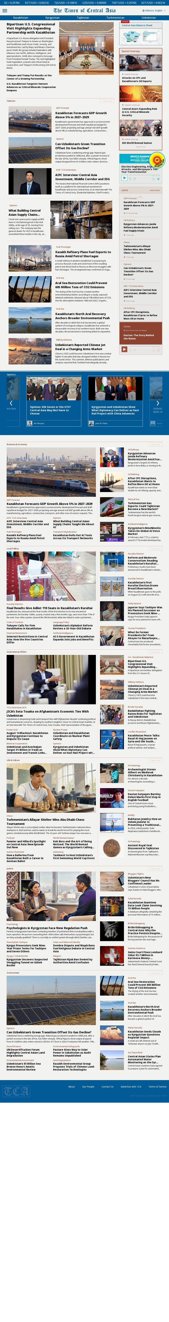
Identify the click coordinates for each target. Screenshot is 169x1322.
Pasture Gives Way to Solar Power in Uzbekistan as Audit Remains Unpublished (72, 1052)
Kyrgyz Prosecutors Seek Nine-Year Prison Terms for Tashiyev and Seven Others (26, 948)
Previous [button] (11, 403)
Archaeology (134, 765)
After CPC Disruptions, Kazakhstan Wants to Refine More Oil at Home (140, 315)
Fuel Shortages (63, 246)
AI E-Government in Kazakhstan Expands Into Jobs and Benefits (73, 638)
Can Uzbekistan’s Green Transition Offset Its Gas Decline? (80, 146)
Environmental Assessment (20, 1060)
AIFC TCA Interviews (66, 169)
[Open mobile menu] (5, 10)
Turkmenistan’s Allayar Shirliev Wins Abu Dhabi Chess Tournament (137, 249)
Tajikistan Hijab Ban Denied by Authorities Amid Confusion (72, 961)
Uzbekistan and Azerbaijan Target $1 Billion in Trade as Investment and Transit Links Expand (26, 751)
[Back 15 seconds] (130, 179)
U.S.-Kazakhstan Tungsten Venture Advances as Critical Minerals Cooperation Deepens (31, 87)
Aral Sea (60, 277)
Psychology (12, 924)
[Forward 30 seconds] (134, 179)
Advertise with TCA (131, 1086)
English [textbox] (158, 10)
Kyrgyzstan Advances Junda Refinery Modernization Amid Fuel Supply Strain (141, 227)
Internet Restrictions (17, 633)
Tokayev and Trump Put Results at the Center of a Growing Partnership (29, 77)
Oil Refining (129, 308)
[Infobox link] (60, 100)
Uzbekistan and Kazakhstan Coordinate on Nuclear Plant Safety (71, 736)
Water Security (135, 1027)
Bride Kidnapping (136, 923)
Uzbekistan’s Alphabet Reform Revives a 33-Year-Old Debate (73, 627)
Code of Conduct (15, 622)
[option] (54, 401)
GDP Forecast (62, 107)
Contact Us (107, 1086)
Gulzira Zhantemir (15, 851)
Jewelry (131, 814)
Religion (57, 955)
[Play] (124, 178)
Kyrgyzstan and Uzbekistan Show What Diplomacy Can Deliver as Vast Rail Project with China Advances (115, 410)
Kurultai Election (15, 604)
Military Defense (64, 339)
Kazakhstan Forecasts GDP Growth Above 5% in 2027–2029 (81, 115)
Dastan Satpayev (136, 790)
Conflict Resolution (137, 731)
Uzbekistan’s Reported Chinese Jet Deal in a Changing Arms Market (80, 347)
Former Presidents (137, 628)
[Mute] (158, 179)
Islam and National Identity (66, 942)
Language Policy (61, 622)
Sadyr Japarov (134, 603)
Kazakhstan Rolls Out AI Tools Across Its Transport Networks (73, 537)
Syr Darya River (135, 1052)
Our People (88, 1086)
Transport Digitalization (65, 531)
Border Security (135, 706)
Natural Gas (133, 499)
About (71, 1086)
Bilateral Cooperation (17, 743)
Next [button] (157, 403)
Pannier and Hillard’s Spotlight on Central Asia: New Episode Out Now (26, 844)
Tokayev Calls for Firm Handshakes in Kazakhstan (24, 627)
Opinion (60, 138)
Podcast (11, 837)
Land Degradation (62, 1060)
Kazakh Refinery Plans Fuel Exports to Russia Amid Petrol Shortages (83, 254)
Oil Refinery (129, 220)
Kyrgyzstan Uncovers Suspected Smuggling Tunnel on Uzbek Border (27, 962)
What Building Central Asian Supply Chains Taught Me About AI (25, 214)
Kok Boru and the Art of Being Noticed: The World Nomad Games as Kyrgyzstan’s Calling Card (72, 846)
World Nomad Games (63, 837)
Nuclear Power (60, 729)
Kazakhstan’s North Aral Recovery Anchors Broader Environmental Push (82, 316)
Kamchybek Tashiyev (17, 942)
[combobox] (153, 10)
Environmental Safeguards (66, 1046)
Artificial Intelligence (137, 524)
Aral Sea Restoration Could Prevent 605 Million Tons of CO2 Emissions (81, 285)
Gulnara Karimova (136, 948)
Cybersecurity (134, 898)
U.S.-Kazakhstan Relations (140, 657)
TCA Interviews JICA (17, 707)
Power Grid (12, 729)
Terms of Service (158, 1086)
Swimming (58, 851)
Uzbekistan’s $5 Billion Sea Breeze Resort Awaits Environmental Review (24, 1066)
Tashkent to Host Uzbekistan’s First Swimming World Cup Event (74, 857)
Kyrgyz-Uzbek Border (17, 955)
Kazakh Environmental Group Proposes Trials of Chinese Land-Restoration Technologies (74, 1066)
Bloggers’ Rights (136, 873)
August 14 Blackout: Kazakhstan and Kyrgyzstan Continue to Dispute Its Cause (27, 736)
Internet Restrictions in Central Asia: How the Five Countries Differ (27, 639)
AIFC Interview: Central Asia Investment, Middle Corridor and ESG (82, 177)
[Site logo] (84, 10)
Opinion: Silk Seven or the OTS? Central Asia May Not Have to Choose (50, 410)
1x (153, 179)
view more (155, 190)
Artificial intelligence (63, 633)
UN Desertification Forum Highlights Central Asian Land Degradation (26, 1052)
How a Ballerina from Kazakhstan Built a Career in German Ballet (25, 858)
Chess (127, 242)
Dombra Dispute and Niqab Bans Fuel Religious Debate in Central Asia (74, 948)
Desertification (14, 1046)
